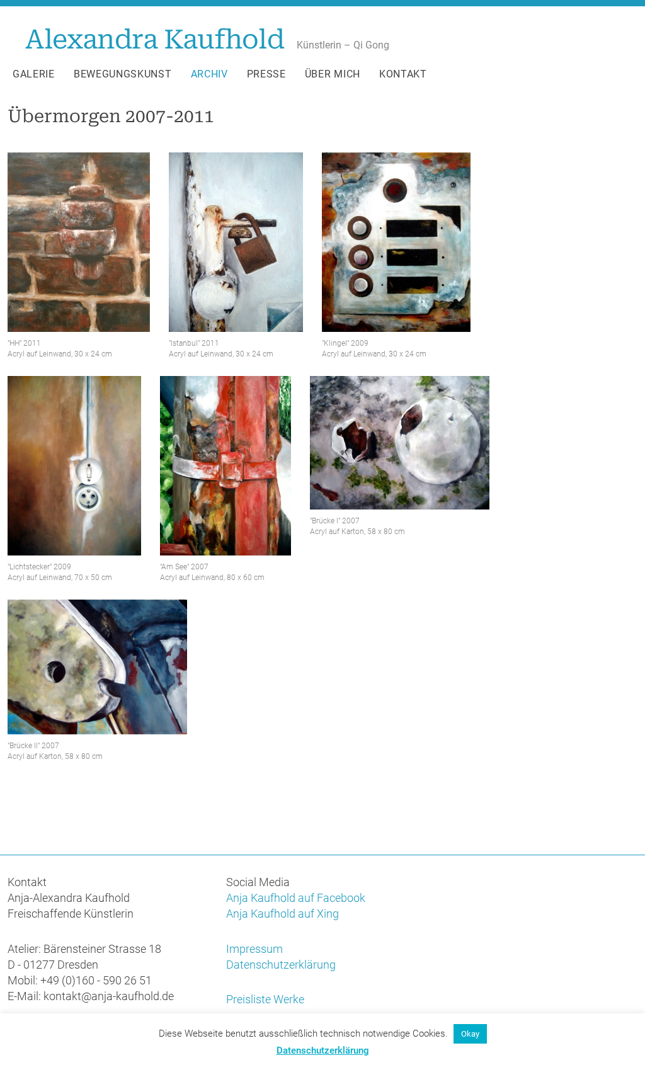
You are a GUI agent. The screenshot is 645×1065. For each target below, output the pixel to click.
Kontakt (403, 74)
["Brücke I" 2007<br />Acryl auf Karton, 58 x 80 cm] (399, 443)
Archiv (209, 74)
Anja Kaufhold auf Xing (282, 913)
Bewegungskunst (123, 74)
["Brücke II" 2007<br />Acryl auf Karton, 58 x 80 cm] (97, 667)
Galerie (34, 74)
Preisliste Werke (265, 999)
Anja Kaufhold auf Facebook (295, 897)
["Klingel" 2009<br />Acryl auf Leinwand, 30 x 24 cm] (396, 242)
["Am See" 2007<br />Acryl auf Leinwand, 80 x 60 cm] (225, 465)
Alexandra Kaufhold (154, 39)
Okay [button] (470, 1034)
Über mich (332, 74)
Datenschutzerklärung (281, 964)
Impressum (254, 948)
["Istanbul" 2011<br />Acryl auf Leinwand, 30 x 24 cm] (236, 242)
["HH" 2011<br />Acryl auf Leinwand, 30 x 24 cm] (79, 242)
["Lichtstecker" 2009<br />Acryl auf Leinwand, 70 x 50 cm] (74, 465)
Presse (266, 74)
